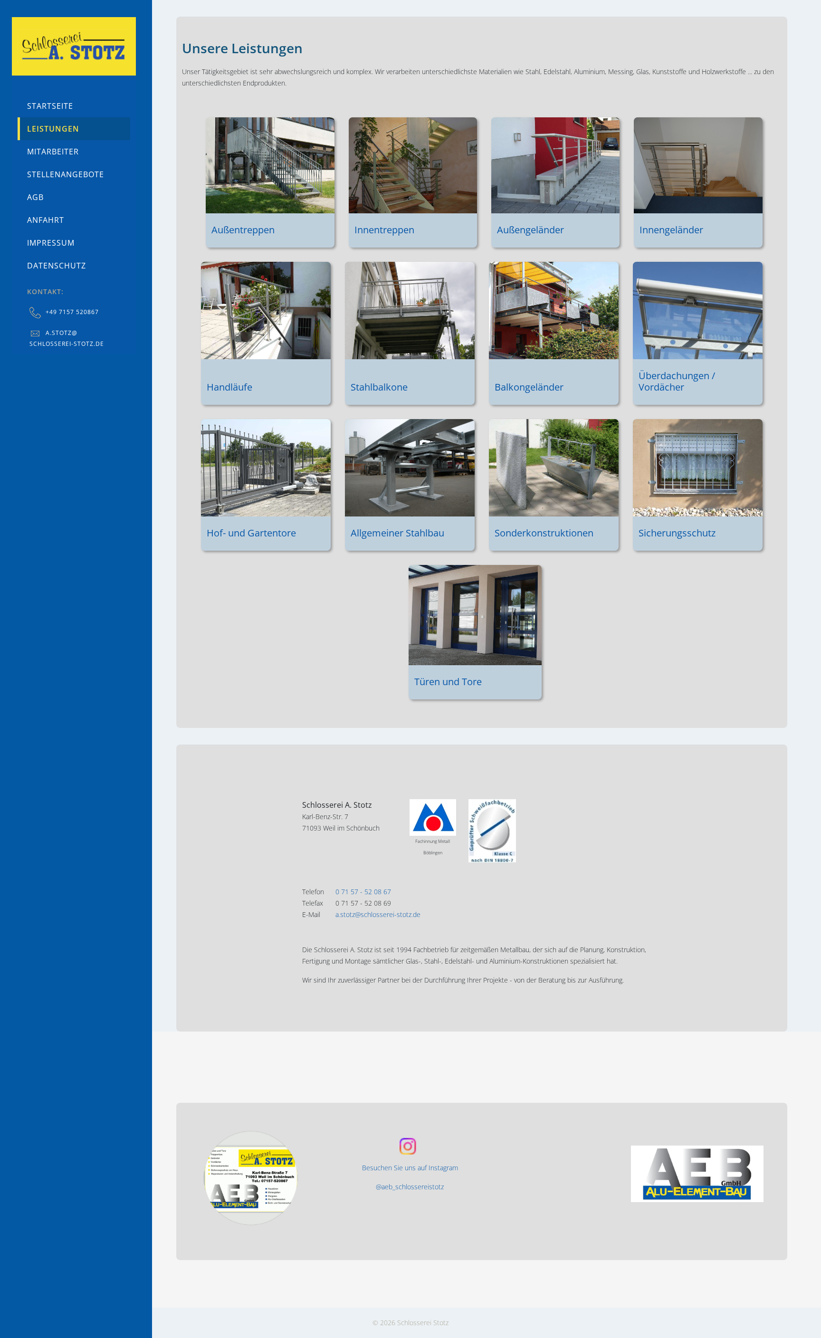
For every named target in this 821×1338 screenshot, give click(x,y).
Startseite (50, 106)
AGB (35, 197)
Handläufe (229, 387)
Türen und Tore (448, 681)
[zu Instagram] (266, 1178)
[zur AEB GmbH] (697, 1174)
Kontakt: (45, 291)
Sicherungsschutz (677, 532)
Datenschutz (56, 265)
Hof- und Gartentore (251, 532)
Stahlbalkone (379, 387)
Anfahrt (45, 220)
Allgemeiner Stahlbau (397, 532)
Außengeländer (530, 229)
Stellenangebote (65, 174)
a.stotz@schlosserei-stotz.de (377, 914)
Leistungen (53, 129)
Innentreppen (384, 229)
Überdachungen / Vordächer (677, 381)
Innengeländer (671, 229)
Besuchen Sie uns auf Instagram (410, 1167)
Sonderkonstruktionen (544, 532)
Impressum (51, 243)
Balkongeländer (529, 387)
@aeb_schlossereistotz (410, 1186)
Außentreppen (243, 229)
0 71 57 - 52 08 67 (363, 891)
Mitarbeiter (53, 151)
